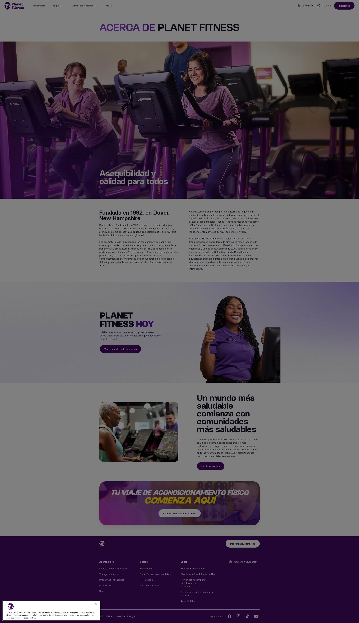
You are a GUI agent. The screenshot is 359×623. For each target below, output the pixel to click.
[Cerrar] (96, 604)
